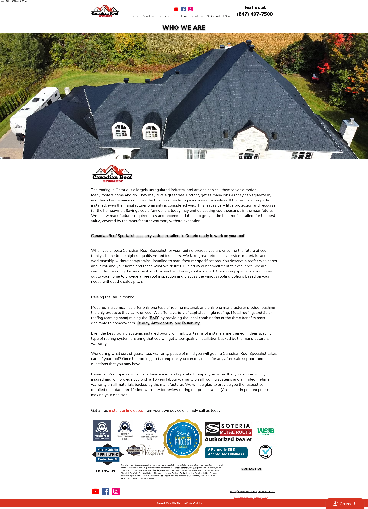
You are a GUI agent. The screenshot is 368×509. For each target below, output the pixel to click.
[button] (148, 16)
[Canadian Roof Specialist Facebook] (183, 9)
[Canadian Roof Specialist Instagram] (190, 9)
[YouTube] (176, 9)
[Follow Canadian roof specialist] (105, 491)
